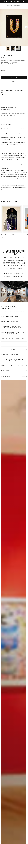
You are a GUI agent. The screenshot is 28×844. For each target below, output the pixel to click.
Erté (2, 58)
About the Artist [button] (6, 149)
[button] (2, 5)
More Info (4, 65)
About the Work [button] (6, 124)
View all (24, 376)
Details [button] (3, 86)
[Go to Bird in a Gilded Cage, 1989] (11, 219)
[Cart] (26, 5)
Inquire (14, 81)
